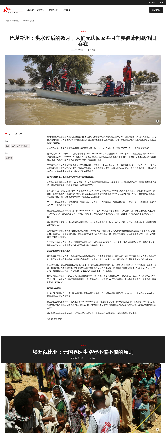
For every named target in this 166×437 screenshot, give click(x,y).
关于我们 (40, 10)
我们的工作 (53, 10)
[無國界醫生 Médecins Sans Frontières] (13, 9)
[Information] (157, 121)
